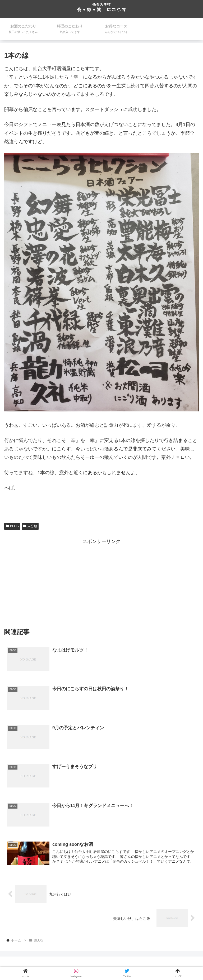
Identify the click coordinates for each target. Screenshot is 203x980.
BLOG (14, 526)
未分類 (32, 526)
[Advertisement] (101, 582)
